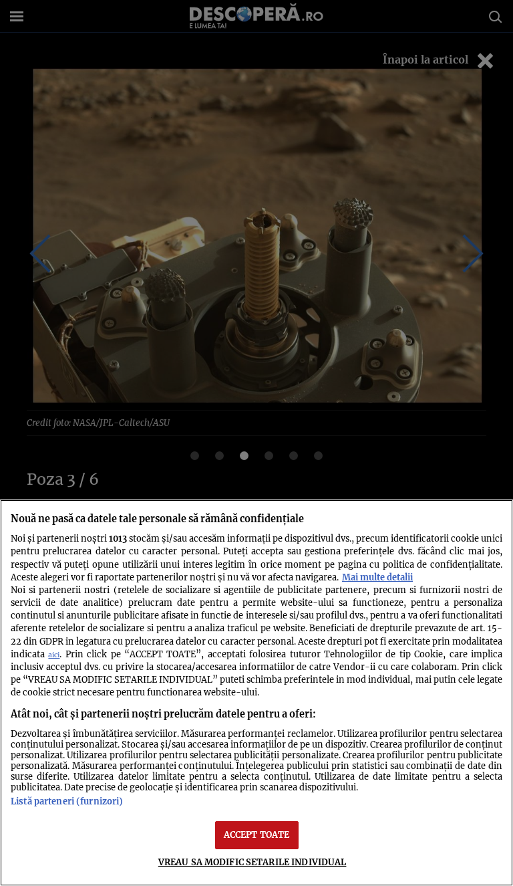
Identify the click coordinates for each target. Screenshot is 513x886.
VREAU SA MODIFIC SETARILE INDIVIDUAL (252, 862)
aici (53, 655)
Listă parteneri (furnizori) (67, 801)
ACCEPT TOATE (257, 834)
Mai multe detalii (377, 577)
